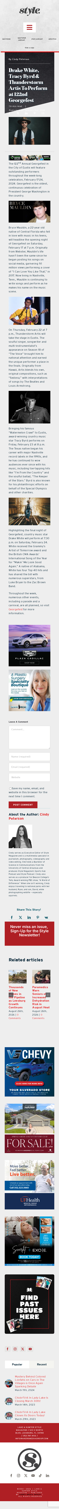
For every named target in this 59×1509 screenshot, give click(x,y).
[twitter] (26, 1475)
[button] (11, 995)
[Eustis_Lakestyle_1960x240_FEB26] (29, 157)
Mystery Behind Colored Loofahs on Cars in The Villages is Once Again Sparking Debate (30, 1381)
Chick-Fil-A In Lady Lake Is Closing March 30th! (31, 1399)
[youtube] (33, 1475)
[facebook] (11, 1475)
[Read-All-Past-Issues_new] (29, 1275)
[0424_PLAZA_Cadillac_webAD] (29, 626)
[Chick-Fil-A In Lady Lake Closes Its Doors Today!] (9, 1413)
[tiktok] (40, 1475)
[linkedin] (48, 1475)
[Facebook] (10, 113)
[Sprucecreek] (29, 1105)
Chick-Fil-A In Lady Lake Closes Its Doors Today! (30, 1413)
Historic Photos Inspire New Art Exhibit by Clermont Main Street (40, 995)
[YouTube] (30, 1349)
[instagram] (19, 1475)
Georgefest (16, 609)
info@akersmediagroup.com (31, 1438)
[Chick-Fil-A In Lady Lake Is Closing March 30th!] (9, 1399)
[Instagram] (15, 1349)
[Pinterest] (35, 113)
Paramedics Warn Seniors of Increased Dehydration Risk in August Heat (17, 997)
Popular (17, 1364)
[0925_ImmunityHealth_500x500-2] (29, 1218)
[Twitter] (23, 1349)
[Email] (43, 113)
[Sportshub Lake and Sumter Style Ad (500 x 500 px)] (29, 1162)
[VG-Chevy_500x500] (29, 1049)
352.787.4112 (29, 1436)
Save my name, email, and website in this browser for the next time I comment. (28, 792)
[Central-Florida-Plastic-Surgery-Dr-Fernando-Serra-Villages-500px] (29, 671)
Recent (42, 1364)
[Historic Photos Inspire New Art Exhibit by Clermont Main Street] (41, 977)
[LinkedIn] (26, 113)
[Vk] (46, 917)
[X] (18, 113)
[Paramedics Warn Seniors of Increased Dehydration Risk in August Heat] (18, 977)
